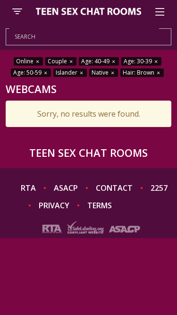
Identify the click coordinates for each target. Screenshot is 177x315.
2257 (159, 188)
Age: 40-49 (96, 61)
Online (25, 61)
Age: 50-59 (28, 72)
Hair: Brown (139, 72)
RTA (28, 188)
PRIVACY (54, 205)
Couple (58, 61)
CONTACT (114, 188)
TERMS (99, 205)
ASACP (66, 188)
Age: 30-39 (138, 61)
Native (101, 72)
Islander (67, 72)
